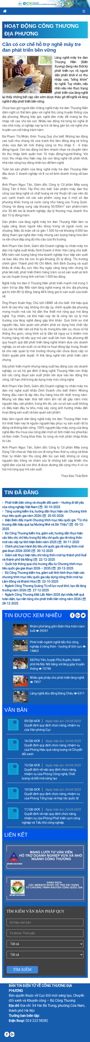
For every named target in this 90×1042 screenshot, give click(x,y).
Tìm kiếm (22, 969)
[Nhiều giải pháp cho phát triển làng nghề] (20, 681)
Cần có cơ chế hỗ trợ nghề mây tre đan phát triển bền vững (41, 47)
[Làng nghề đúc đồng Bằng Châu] (20, 696)
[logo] (45, 3)
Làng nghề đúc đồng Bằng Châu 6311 (57, 693)
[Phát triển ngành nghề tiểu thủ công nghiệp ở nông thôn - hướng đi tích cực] (20, 645)
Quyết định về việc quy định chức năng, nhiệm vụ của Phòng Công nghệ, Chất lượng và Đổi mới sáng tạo (49, 774)
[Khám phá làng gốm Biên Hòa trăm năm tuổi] (20, 629)
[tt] (83, 615)
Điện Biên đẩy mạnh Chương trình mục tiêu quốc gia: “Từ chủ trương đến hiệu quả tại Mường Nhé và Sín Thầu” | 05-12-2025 (45, 524)
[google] (77, 615)
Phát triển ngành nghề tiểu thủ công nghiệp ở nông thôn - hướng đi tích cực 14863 (56, 646)
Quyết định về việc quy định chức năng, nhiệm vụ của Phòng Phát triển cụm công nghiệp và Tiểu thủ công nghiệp (51, 818)
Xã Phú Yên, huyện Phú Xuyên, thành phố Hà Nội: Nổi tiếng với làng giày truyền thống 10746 (57, 664)
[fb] (72, 615)
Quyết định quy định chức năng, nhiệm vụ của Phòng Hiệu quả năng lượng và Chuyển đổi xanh (52, 750)
